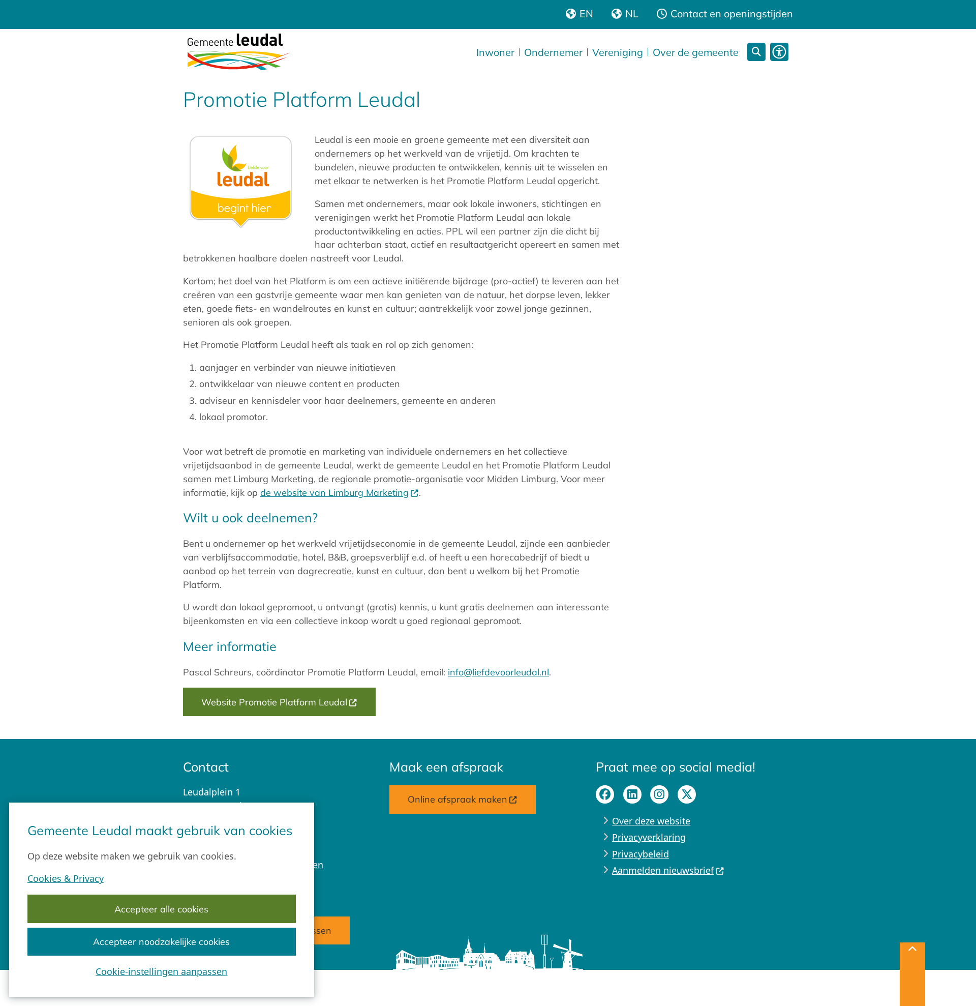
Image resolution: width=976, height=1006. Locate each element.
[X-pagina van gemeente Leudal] (687, 794)
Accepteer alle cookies (161, 908)
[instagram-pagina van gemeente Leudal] (659, 794)
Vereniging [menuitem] (617, 52)
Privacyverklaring (649, 837)
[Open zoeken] (756, 52)
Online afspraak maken (457, 799)
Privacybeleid (640, 854)
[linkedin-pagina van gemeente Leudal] (632, 794)
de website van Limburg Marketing (334, 492)
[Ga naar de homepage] (238, 52)
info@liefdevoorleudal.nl (498, 671)
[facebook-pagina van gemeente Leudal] (605, 794)
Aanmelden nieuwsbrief (663, 870)
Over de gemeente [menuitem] (696, 52)
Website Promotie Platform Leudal (274, 701)
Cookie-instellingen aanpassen (161, 971)
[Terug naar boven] (912, 974)
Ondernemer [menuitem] (553, 52)
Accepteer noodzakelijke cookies (161, 941)
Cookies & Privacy (65, 878)
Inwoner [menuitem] (495, 52)
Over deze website (651, 821)
